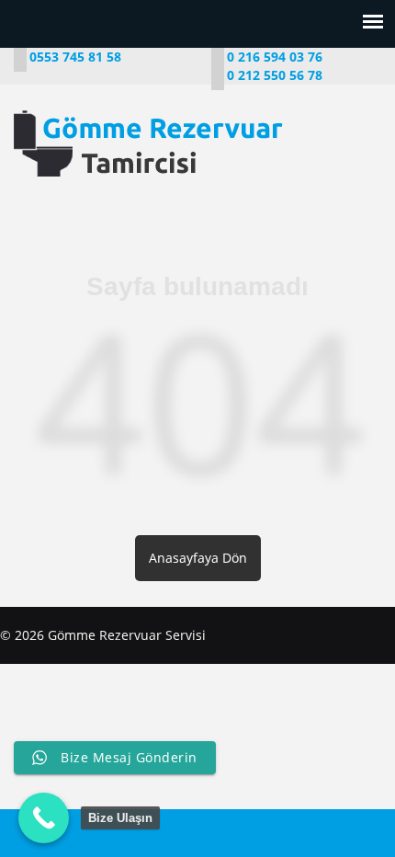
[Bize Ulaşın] (43, 818)
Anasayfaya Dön (198, 557)
